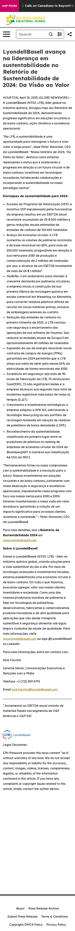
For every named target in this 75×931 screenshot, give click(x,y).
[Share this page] (69, 34)
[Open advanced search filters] (59, 34)
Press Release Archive (43, 908)
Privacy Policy (56, 924)
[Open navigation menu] (6, 34)
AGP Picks (9, 6)
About (20, 908)
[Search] (50, 34)
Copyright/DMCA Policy (26, 924)
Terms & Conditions (54, 916)
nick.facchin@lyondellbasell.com (35, 689)
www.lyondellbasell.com (19, 540)
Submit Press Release (22, 916)
